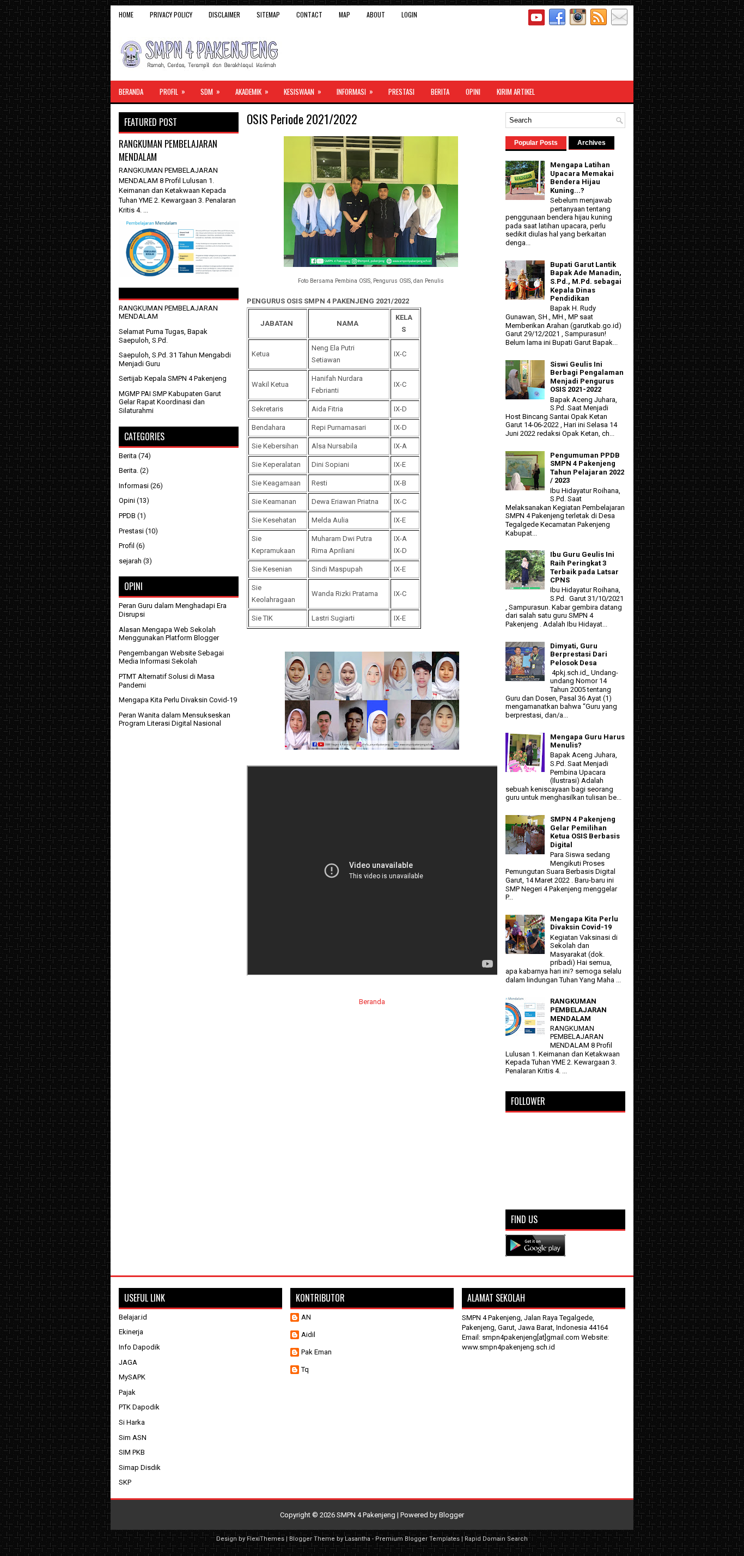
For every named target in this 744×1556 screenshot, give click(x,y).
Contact (309, 14)
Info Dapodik (139, 1347)
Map (344, 14)
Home (126, 14)
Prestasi (401, 91)
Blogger (451, 1515)
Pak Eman (316, 1352)
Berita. (128, 470)
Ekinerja (131, 1332)
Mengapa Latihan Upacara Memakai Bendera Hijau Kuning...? (582, 177)
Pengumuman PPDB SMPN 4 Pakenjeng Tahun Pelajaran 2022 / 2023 (587, 468)
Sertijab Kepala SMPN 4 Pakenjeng (173, 378)
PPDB (127, 516)
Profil (172, 91)
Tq (305, 1369)
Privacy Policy (171, 14)
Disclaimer (224, 14)
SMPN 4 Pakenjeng (366, 1515)
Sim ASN (133, 1437)
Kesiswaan (302, 91)
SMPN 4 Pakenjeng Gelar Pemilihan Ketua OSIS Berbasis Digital (585, 832)
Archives (591, 143)
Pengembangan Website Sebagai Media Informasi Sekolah (171, 657)
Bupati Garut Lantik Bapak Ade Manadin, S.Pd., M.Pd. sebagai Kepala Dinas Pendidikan (585, 281)
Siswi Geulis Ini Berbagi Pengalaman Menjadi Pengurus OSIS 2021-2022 (587, 377)
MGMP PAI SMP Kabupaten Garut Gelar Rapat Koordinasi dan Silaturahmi (170, 402)
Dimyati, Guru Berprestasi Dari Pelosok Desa (578, 654)
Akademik (252, 91)
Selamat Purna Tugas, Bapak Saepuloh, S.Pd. (163, 335)
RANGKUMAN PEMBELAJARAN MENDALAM (168, 150)
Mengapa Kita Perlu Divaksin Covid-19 (178, 700)
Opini (473, 91)
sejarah (130, 561)
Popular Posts (536, 143)
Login (409, 14)
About (376, 14)
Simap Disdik (140, 1467)
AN (306, 1317)
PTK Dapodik (139, 1407)
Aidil (308, 1334)
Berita (440, 91)
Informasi (355, 91)
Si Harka (132, 1422)
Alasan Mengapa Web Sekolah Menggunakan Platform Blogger (169, 633)
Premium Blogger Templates (417, 1538)
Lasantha (357, 1538)
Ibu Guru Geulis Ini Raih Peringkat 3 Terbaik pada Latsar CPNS (584, 567)
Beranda (131, 91)
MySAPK (132, 1377)
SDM (210, 91)
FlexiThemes (265, 1538)
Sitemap (268, 14)
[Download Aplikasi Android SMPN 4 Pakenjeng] (535, 1254)
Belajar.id (133, 1317)
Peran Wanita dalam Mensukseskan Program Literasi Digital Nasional (174, 719)
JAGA (128, 1362)
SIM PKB (132, 1452)
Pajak (127, 1392)
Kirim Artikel (516, 91)
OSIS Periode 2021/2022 (302, 118)
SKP (125, 1482)
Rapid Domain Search (496, 1538)
